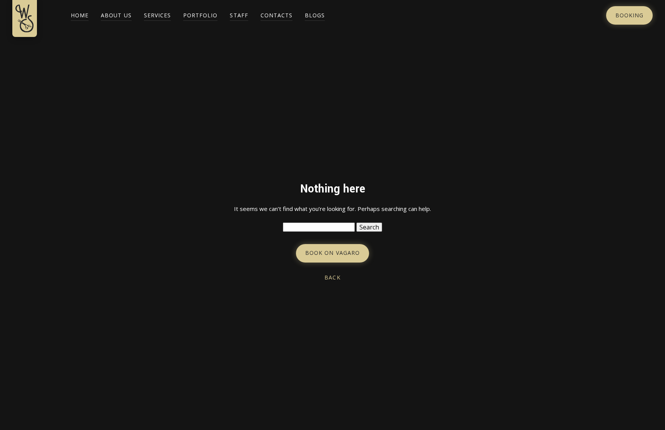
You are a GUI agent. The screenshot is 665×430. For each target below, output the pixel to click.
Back (332, 277)
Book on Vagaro (332, 252)
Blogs (315, 15)
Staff (239, 15)
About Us (116, 15)
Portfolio (200, 15)
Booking (629, 15)
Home (80, 15)
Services (157, 15)
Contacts (276, 15)
